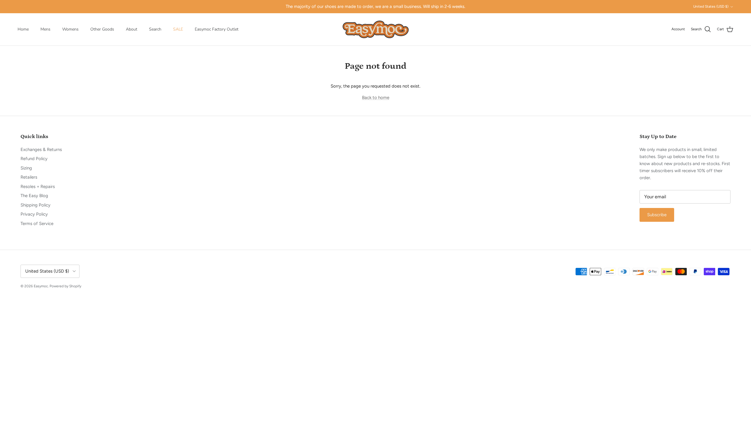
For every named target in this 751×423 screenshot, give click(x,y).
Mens (45, 29)
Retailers (29, 177)
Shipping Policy (35, 205)
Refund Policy (34, 158)
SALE (178, 29)
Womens (70, 29)
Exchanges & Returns (41, 149)
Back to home (375, 97)
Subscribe (657, 214)
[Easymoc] (375, 29)
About (131, 29)
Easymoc (41, 286)
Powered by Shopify (65, 286)
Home (23, 29)
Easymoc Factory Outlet (217, 29)
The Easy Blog (34, 195)
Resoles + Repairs (38, 186)
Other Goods (102, 29)
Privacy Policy (34, 214)
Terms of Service (37, 223)
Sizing (26, 168)
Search (155, 29)
